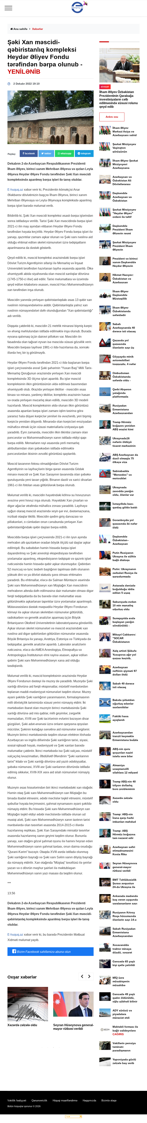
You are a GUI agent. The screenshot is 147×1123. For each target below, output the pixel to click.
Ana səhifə (20, 28)
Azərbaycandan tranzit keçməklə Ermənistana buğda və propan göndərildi (125, 740)
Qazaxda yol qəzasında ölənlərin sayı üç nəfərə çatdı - (123, 348)
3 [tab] (53, 1047)
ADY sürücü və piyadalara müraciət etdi (122, 1014)
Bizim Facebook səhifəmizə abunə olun (43, 951)
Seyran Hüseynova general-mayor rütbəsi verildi (125, 867)
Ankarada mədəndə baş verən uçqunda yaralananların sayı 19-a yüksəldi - (125, 903)
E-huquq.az (15, 189)
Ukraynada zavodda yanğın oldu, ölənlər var (123, 491)
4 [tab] (59, 1047)
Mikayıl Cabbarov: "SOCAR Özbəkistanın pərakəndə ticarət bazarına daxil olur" (125, 642)
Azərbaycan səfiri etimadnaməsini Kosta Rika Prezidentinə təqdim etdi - (125, 854)
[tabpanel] (27, 1008)
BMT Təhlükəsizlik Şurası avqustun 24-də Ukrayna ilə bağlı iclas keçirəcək (124, 887)
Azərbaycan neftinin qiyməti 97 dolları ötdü (125, 671)
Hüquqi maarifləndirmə (65, 1100)
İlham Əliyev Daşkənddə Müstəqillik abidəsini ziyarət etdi (123, 299)
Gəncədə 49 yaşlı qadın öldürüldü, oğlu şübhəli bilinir (125, 998)
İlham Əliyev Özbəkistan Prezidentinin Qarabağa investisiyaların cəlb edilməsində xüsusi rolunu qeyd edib (118, 99)
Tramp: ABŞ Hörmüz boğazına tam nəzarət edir (124, 834)
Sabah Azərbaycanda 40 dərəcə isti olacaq (124, 328)
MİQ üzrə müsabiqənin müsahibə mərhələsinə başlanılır (121, 985)
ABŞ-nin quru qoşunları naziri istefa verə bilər (123, 752)
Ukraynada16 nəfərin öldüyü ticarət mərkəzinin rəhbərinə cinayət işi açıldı (124, 446)
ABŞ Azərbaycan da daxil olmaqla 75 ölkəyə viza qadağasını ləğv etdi (125, 462)
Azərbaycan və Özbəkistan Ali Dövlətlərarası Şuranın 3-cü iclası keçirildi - (125, 184)
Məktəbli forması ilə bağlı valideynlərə (125, 1030)
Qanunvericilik (39, 1100)
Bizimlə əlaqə (108, 1100)
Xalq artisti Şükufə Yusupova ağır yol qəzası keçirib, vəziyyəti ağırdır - (124, 658)
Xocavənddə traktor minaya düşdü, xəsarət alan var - (122, 952)
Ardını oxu (112, 116)
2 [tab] (48, 1047)
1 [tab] (42, 1047)
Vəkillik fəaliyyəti (16, 1100)
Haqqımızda (89, 1100)
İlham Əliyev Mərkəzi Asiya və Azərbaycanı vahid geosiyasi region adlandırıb (125, 135)
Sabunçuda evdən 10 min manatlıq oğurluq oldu (124, 605)
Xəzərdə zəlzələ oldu (22, 1025)
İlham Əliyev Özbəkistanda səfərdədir (122, 311)
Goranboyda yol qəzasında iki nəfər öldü (125, 524)
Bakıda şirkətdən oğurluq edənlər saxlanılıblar (124, 703)
